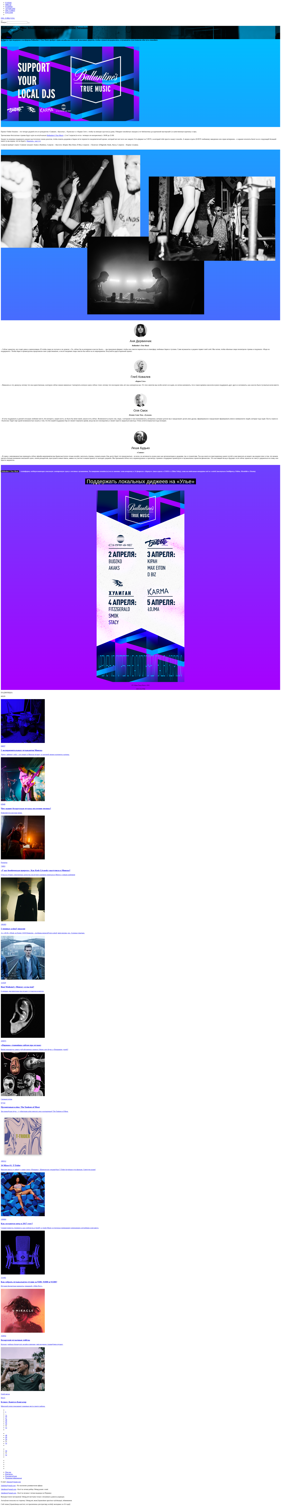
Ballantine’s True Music (55, 135)
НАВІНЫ (9, 7)
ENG (13, 18)
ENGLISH (9, 12)
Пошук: (4, 22)
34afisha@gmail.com (8, 1486)
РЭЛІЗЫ (8, 3)
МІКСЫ (8, 5)
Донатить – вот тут (33, 141)
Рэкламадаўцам (11, 1476)
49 (6, 1422)
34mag (8, 37)
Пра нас (8, 1472)
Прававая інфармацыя (13, 1478)
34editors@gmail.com (8, 1489)
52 (6, 1428)
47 (6, 1418)
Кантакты (9, 1474)
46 (6, 1416)
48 (6, 1420)
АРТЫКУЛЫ (10, 9)
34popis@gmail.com (13, 1482)
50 (6, 1424)
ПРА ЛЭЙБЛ (10, 11)
